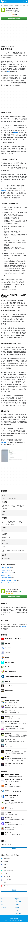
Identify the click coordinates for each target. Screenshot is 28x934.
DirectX (12, 8)
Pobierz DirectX (5, 570)
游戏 (8, 71)
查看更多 (14, 848)
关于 (2, 899)
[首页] (1, 5)
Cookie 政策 (18, 901)
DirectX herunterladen (7, 572)
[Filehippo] (5, 1)
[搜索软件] (23, 1)
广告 (2, 904)
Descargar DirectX (6, 577)
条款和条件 (18, 899)
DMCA (16, 910)
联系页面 (23, 626)
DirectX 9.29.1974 (6, 844)
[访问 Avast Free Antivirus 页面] (14, 15)
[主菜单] (26, 1)
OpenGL (16, 132)
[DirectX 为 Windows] (3, 10)
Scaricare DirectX (6, 575)
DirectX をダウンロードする (8, 580)
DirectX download (6, 567)
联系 (2, 901)
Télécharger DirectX (6, 582)
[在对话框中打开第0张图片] (12, 455)
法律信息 (17, 907)
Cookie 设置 (18, 913)
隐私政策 (17, 904)
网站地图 (3, 907)
